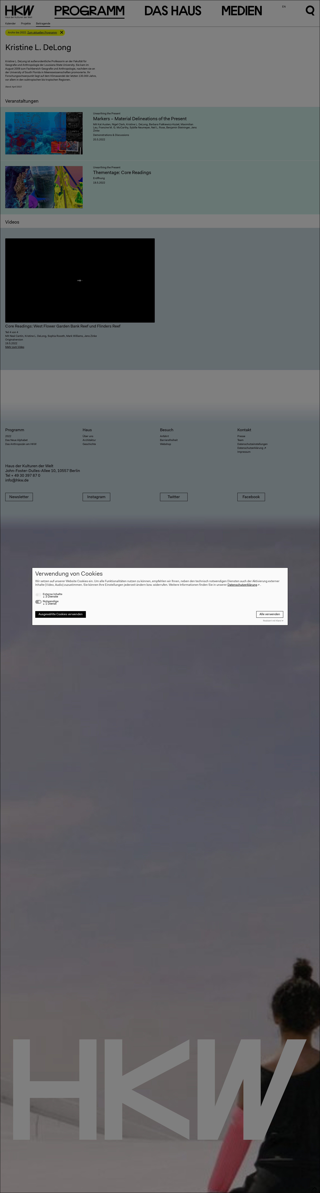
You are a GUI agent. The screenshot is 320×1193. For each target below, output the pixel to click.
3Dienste (50, 596)
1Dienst (49, 603)
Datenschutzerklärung (242, 584)
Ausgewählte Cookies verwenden (60, 614)
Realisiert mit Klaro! (272, 621)
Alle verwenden (270, 614)
